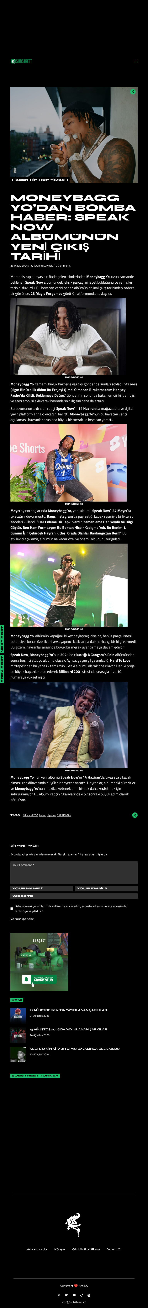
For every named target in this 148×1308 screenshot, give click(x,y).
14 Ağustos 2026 (40, 1035)
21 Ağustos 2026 (40, 1016)
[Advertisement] (74, 27)
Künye (59, 1249)
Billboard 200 (30, 815)
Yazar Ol (114, 1249)
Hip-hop (51, 815)
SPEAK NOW (64, 815)
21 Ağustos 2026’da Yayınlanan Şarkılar (68, 1010)
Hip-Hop (39, 180)
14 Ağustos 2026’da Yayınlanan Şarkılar (68, 1029)
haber (42, 815)
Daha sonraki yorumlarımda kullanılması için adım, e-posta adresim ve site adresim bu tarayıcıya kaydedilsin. (71, 908)
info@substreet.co (74, 1302)
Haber (20, 180)
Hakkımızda (37, 1249)
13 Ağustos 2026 (40, 1054)
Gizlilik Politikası (86, 1249)
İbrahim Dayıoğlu (43, 265)
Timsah (59, 180)
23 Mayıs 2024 (19, 265)
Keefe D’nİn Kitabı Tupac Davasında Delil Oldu (75, 1049)
